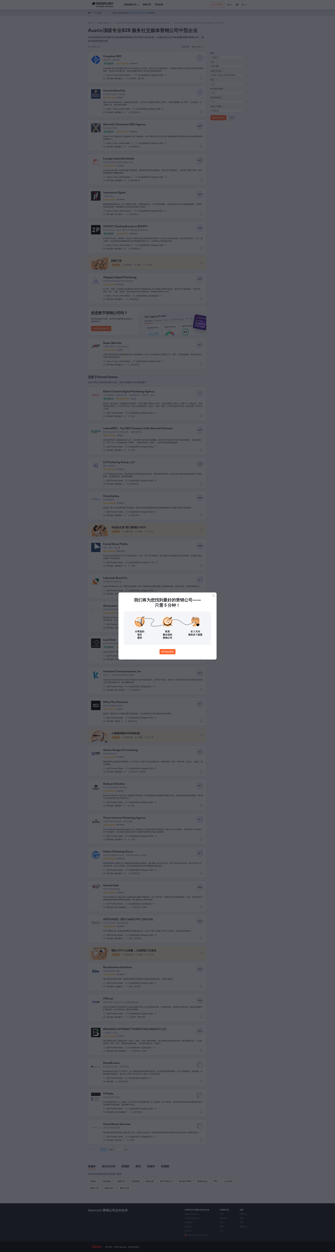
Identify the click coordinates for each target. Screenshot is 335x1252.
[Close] (213, 595)
